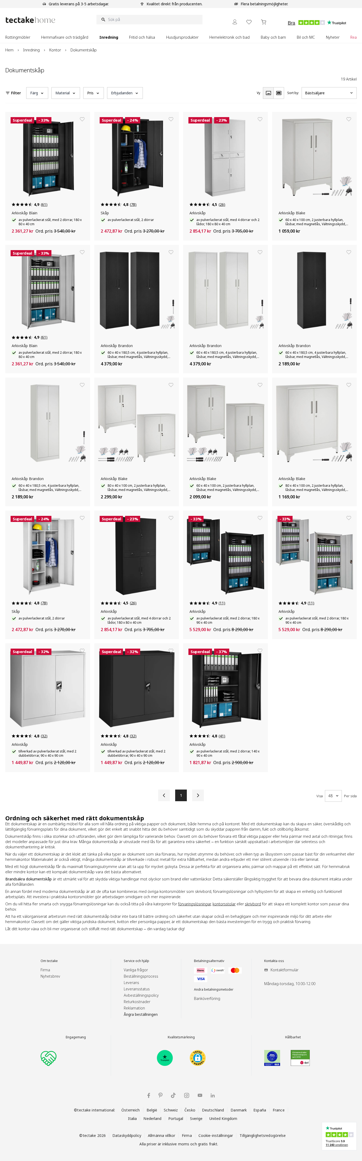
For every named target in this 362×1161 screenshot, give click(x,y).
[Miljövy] (278, 93)
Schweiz (171, 1110)
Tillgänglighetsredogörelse (263, 1135)
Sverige (196, 1118)
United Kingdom (223, 1118)
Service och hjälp (136, 961)
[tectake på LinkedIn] (213, 1095)
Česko (189, 1110)
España (259, 1110)
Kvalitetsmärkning (181, 1037)
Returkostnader (137, 1001)
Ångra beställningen (141, 1014)
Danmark (239, 1110)
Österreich (130, 1110)
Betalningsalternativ (209, 961)
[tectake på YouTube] (200, 1095)
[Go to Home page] (30, 19)
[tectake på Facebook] (148, 1095)
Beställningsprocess (141, 976)
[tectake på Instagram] (186, 1095)
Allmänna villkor (161, 1135)
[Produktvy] (268, 93)
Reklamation (134, 1008)
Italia (132, 1118)
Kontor (55, 49)
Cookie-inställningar (215, 1135)
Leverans (131, 982)
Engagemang (76, 1037)
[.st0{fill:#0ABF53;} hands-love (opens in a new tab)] (48, 1058)
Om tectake (49, 961)
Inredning (31, 49)
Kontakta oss (274, 961)
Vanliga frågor (136, 969)
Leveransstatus (137, 988)
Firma (45, 969)
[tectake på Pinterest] (160, 1095)
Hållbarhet (293, 1037)
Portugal (175, 1118)
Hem (9, 49)
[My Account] (235, 21)
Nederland (152, 1118)
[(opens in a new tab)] (165, 1058)
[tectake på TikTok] (173, 1095)
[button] (37, 93)
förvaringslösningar (194, 903)
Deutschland (213, 1110)
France (279, 1110)
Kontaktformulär (284, 969)
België (152, 1110)
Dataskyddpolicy (126, 1135)
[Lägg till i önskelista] (82, 119)
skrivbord (253, 903)
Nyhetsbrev (50, 976)
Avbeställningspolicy (141, 995)
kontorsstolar (224, 903)
